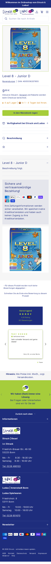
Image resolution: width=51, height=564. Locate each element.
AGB (4, 553)
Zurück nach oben (24, 414)
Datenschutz (22, 553)
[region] (25, 344)
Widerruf (5, 556)
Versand (23, 95)
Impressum (42, 553)
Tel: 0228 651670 (11, 515)
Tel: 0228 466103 (11, 466)
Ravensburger (8, 81)
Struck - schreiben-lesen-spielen (22, 549)
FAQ (13, 556)
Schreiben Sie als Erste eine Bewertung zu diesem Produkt (25, 294)
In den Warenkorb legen (25, 113)
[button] (42, 12)
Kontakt (11, 553)
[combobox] (25, 18)
